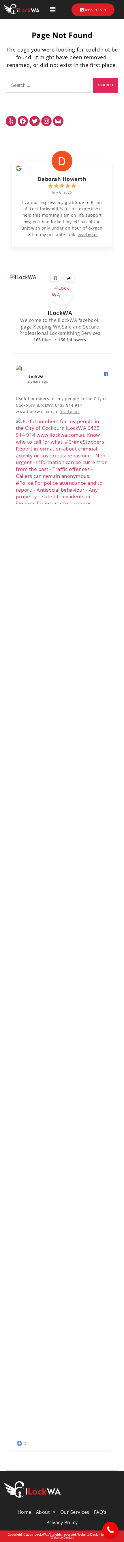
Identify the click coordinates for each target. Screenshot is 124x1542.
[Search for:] (47, 86)
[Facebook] (23, 121)
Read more (88, 234)
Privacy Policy (62, 1522)
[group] (62, 199)
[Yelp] (11, 121)
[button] (53, 9)
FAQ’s (100, 1512)
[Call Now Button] (110, 1530)
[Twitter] (34, 121)
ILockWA (60, 313)
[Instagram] (46, 121)
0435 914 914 (95, 9)
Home (24, 1512)
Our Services (74, 1512)
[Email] (58, 121)
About (43, 1512)
